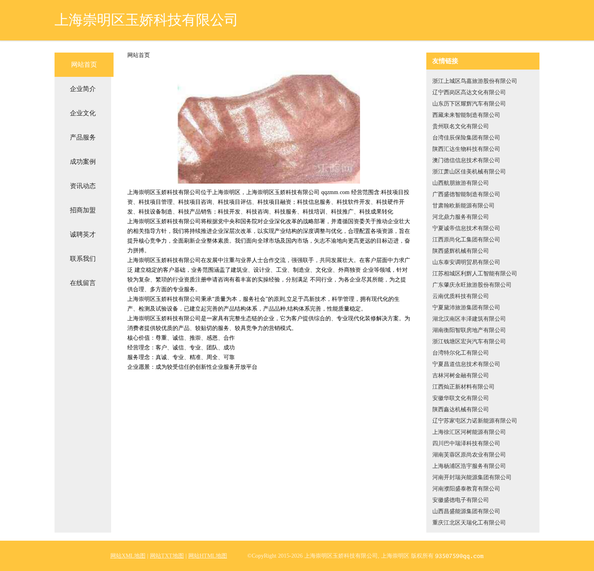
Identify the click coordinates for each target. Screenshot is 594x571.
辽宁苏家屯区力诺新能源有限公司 (474, 421)
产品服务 (83, 137)
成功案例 (83, 161)
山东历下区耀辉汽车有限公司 (469, 104)
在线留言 (83, 282)
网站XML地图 (127, 556)
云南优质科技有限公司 (460, 296)
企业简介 (83, 88)
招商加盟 (83, 210)
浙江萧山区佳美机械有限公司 (469, 172)
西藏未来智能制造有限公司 (466, 115)
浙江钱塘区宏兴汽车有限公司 (469, 341)
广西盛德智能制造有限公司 (466, 194)
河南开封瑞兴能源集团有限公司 (472, 477)
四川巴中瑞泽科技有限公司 (466, 443)
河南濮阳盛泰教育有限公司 (466, 489)
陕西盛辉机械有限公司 (460, 251)
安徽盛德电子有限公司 (460, 500)
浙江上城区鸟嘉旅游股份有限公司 (474, 81)
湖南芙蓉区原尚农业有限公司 (469, 455)
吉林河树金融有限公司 (460, 375)
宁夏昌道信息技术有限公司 (466, 364)
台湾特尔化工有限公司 (460, 353)
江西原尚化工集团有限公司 (466, 240)
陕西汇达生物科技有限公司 (466, 149)
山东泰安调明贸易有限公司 (466, 262)
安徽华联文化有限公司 (460, 398)
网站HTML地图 (207, 556)
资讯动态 (83, 185)
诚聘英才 (83, 234)
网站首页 (84, 64)
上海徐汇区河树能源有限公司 (469, 432)
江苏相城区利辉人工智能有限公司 (474, 274)
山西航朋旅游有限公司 (460, 183)
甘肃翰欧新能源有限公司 (463, 206)
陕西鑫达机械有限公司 (460, 409)
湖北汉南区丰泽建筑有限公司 (469, 319)
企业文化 (83, 113)
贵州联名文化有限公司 (460, 126)
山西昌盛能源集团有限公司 (466, 511)
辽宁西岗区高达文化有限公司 (469, 92)
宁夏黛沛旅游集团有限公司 (466, 308)
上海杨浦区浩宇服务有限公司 (469, 466)
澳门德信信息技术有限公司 (466, 160)
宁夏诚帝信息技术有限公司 (466, 228)
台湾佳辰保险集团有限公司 (466, 138)
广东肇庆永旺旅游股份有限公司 (472, 285)
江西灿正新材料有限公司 (463, 387)
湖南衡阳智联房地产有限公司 (469, 330)
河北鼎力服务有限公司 (460, 217)
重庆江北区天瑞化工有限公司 (469, 523)
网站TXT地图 (167, 556)
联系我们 (83, 258)
